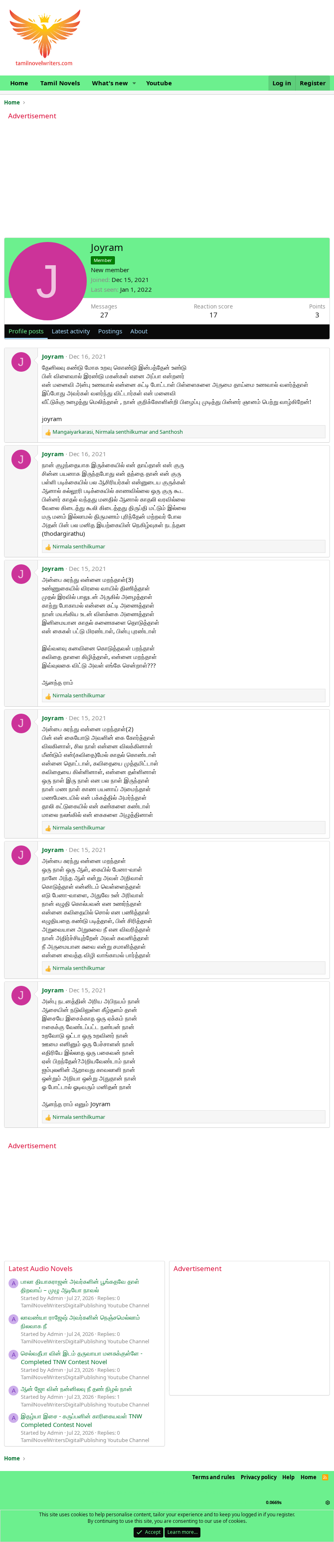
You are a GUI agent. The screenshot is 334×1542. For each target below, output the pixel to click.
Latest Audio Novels (41, 1268)
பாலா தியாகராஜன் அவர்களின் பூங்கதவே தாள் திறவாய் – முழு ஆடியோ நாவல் (80, 1285)
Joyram (53, 356)
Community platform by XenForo (167, 1492)
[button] (134, 83)
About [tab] (138, 331)
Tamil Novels (60, 83)
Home (19, 83)
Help (288, 1477)
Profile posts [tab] (26, 331)
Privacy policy (259, 1477)
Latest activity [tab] (71, 331)
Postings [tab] (110, 331)
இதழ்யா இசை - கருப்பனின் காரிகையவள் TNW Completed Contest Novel (81, 1420)
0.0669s (273, 1502)
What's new (110, 83)
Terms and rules (213, 1477)
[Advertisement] (167, 180)
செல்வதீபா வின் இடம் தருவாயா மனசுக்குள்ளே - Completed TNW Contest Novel (82, 1357)
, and (118, 431)
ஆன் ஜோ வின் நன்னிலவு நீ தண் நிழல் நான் (76, 1388)
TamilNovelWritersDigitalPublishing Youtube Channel (85, 1305)
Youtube (159, 83)
